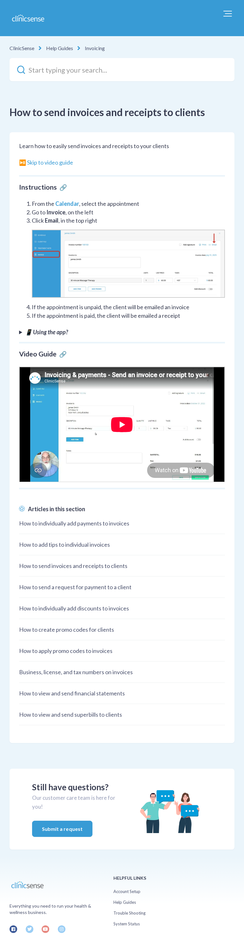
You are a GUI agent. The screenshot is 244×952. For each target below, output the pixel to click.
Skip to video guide (50, 162)
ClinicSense (22, 48)
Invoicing (95, 48)
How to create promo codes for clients (66, 629)
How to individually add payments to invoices (74, 523)
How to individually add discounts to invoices (74, 608)
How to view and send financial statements (72, 693)
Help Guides (59, 48)
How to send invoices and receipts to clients (73, 565)
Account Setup (126, 891)
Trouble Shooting (129, 913)
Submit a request (62, 829)
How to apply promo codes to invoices (65, 650)
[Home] (28, 18)
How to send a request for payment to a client (75, 587)
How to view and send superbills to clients (70, 714)
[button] (227, 13)
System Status (126, 923)
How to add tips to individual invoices (64, 544)
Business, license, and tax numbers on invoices (76, 671)
